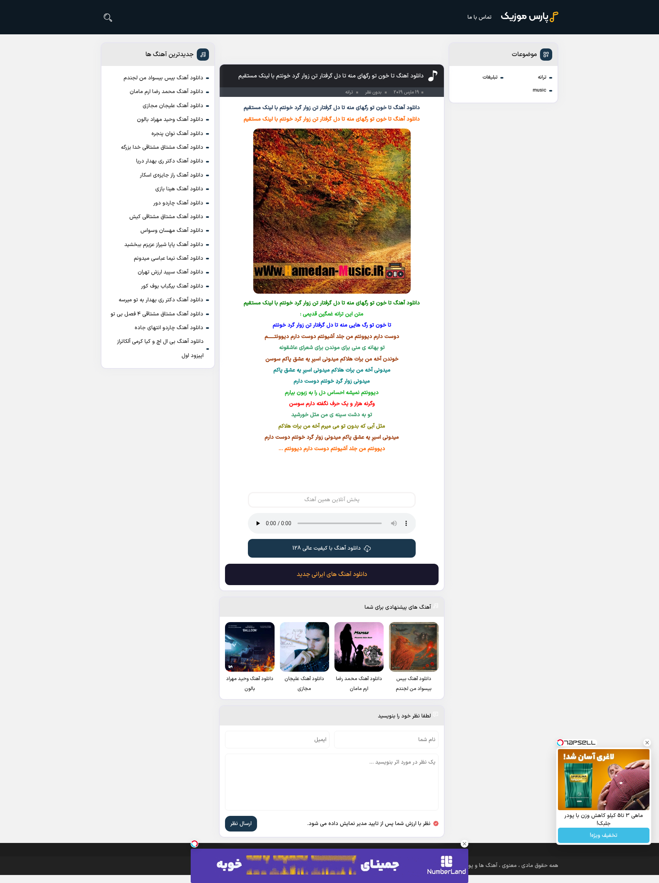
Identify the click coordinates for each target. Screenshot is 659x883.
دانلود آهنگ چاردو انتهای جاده (169, 328)
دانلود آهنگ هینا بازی (179, 189)
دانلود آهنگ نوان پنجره (177, 134)
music (539, 90)
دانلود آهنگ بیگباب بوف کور (172, 286)
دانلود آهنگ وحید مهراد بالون (170, 120)
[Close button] (647, 742)
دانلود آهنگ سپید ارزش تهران (170, 272)
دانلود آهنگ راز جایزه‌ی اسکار (171, 175)
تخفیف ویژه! (603, 836)
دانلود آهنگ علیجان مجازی (173, 106)
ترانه (542, 77)
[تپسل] (194, 844)
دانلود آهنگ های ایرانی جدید (332, 574)
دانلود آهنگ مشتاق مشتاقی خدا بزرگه (162, 147)
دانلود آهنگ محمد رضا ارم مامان (166, 92)
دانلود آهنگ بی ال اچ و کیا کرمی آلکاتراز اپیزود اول (160, 348)
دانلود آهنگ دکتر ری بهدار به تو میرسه (161, 300)
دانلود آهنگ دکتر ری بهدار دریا (169, 161)
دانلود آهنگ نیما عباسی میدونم (168, 258)
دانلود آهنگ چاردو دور (178, 203)
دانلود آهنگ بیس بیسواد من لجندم (163, 78)
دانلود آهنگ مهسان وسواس (171, 231)
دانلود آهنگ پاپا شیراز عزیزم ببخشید (163, 245)
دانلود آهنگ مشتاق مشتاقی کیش (166, 217)
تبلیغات (490, 77)
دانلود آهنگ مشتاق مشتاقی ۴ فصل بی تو (157, 314)
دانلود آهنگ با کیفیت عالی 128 (327, 548)
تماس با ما (480, 17)
